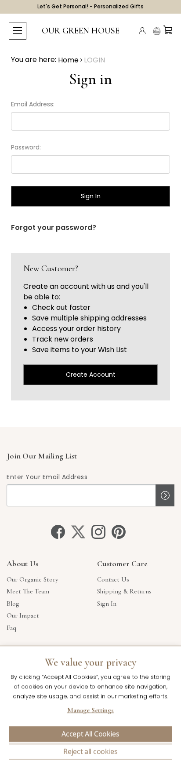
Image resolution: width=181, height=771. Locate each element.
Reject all (90, 752)
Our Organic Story (32, 579)
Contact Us (113, 579)
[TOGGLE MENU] (17, 31)
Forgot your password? (53, 227)
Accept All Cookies (90, 734)
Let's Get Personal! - (90, 6)
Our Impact (23, 615)
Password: (26, 147)
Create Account (91, 374)
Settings (90, 711)
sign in (106, 603)
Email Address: (32, 104)
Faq (11, 628)
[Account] (142, 30)
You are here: (33, 60)
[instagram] (98, 532)
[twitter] (78, 532)
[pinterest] (119, 532)
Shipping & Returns (124, 591)
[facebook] (58, 532)
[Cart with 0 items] (167, 29)
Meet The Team (28, 591)
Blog (13, 603)
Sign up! (165, 495)
